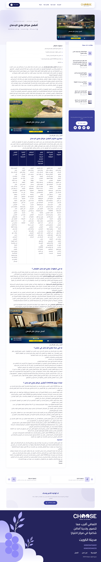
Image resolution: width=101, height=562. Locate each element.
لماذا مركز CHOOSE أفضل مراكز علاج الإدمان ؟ (51, 59)
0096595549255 (90, 548)
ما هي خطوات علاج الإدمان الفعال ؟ (53, 52)
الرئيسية (59, 4)
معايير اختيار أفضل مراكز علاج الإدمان (53, 48)
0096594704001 (90, 545)
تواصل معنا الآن (51, 502)
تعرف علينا (53, 4)
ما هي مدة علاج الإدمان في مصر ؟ (53, 55)
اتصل (76, 553)
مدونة (40, 4)
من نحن (84, 553)
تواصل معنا (46, 4)
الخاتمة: (59, 62)
